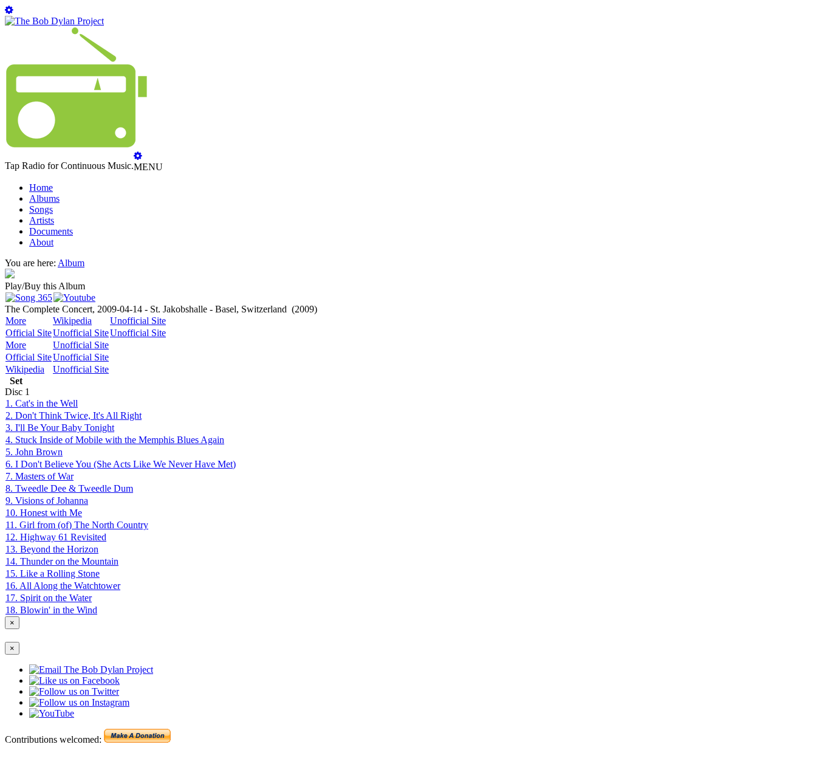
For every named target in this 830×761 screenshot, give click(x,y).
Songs (41, 209)
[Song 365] (28, 297)
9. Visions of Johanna (46, 500)
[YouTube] (74, 297)
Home (41, 187)
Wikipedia (72, 320)
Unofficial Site (138, 320)
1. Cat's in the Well (41, 403)
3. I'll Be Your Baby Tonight (59, 427)
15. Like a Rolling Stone (52, 573)
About (41, 242)
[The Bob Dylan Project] (54, 21)
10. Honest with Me (43, 513)
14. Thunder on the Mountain (61, 561)
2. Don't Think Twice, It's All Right (73, 415)
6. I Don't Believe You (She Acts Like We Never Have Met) (120, 464)
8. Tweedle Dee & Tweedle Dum (69, 488)
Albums (44, 198)
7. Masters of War (39, 476)
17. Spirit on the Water (48, 598)
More (15, 320)
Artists (41, 220)
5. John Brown (34, 452)
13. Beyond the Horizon (51, 549)
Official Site (28, 333)
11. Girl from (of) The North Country (76, 525)
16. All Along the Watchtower (62, 585)
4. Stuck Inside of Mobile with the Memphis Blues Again (114, 440)
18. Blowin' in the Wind (51, 610)
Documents (51, 231)
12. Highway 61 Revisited (55, 537)
